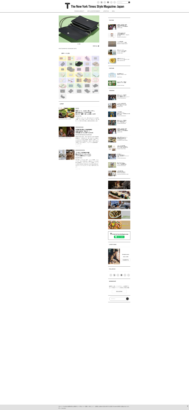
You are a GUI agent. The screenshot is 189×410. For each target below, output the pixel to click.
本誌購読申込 (126, 260)
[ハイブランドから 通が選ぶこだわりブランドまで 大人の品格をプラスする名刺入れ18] (79, 53)
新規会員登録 (119, 291)
